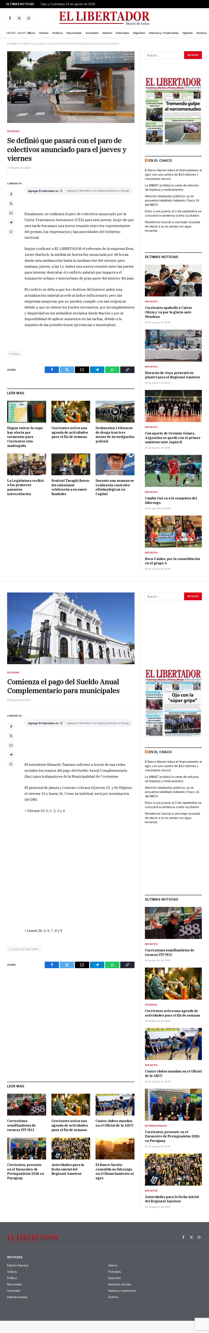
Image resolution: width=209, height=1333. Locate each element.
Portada (12, 43)
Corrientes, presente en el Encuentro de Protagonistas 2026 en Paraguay (25, 1171)
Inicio (31, 33)
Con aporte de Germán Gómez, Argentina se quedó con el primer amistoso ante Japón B (172, 437)
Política (57, 33)
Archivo (202, 33)
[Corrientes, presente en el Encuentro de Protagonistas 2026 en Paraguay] (26, 1148)
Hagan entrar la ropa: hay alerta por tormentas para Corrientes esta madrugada (25, 437)
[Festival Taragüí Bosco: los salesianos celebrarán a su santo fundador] (70, 464)
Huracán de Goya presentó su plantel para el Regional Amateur (172, 375)
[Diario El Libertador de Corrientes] (104, 18)
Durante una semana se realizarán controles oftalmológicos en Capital (115, 487)
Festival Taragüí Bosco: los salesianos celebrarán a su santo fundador (70, 487)
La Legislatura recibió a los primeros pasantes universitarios (25, 487)
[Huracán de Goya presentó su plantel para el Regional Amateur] (173, 346)
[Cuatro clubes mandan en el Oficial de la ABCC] (115, 1105)
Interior (107, 33)
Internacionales (156, 1125)
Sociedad (92, 33)
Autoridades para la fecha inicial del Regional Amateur (67, 1169)
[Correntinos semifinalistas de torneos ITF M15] (26, 1105)
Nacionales (74, 33)
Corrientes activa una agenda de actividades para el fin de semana (69, 432)
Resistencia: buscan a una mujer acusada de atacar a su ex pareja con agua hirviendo (172, 226)
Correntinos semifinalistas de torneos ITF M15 (21, 1125)
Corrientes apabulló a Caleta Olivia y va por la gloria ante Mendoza (168, 312)
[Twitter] (11, 203)
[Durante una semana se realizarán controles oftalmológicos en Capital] (115, 464)
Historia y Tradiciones (164, 33)
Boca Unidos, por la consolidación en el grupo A (172, 561)
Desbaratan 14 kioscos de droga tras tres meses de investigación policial (115, 434)
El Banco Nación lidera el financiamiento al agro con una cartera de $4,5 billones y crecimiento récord (173, 174)
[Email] (11, 213)
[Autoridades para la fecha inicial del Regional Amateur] (70, 1148)
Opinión (187, 33)
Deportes (139, 33)
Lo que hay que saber (24, 949)
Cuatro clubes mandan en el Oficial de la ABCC (114, 1123)
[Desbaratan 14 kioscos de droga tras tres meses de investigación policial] (115, 412)
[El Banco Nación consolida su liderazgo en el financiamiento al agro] (115, 1148)
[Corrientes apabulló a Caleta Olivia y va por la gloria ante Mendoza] (173, 281)
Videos (44, 33)
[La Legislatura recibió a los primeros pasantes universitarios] (26, 464)
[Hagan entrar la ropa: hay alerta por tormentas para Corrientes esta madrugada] (26, 412)
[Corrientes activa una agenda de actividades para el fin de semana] (70, 412)
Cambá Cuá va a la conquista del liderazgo (171, 500)
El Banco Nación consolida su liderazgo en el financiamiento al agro (114, 1171)
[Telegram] (11, 222)
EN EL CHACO (160, 160)
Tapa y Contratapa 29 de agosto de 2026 (67, 4)
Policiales (122, 33)
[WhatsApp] (11, 232)
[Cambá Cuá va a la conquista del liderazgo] (173, 471)
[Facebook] (11, 194)
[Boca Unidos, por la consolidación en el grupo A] (173, 532)
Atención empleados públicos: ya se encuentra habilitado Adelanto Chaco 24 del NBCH (172, 200)
